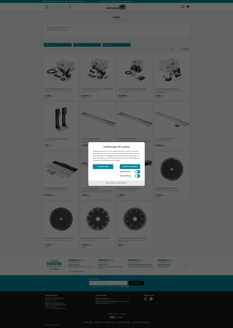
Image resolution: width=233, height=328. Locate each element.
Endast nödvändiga (130, 166)
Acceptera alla (103, 166)
